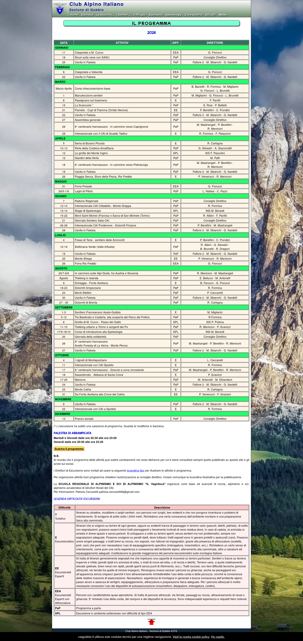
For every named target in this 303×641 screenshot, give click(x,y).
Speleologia (173, 15)
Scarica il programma (69, 449)
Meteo (223, 15)
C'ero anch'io (193, 15)
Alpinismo (155, 15)
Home (74, 15)
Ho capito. (218, 636)
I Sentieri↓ (123, 15)
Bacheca (87, 15)
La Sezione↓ (104, 15)
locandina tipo (135, 470)
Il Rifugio (139, 15)
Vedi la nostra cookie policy (191, 636)
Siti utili (210, 15)
